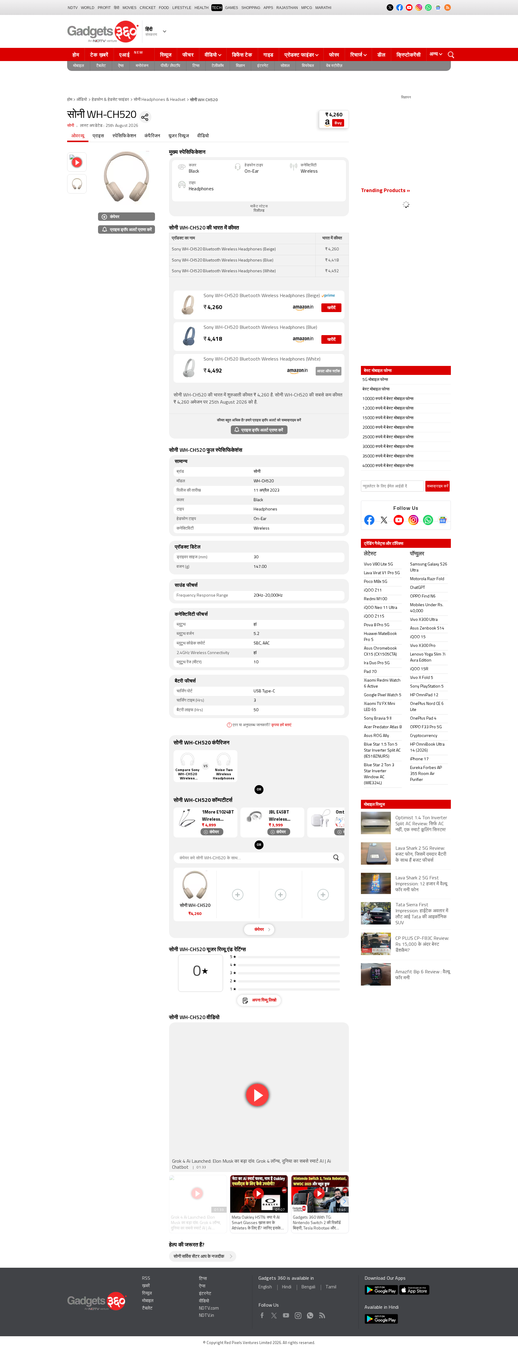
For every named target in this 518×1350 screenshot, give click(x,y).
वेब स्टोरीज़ (334, 66)
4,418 (213, 339)
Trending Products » (385, 191)
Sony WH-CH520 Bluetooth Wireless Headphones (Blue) (260, 327)
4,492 (213, 371)
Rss (321, 1314)
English (265, 1287)
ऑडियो (81, 100)
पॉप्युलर (417, 554)
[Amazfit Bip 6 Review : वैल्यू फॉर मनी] (406, 984)
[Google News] (443, 520)
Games (231, 8)
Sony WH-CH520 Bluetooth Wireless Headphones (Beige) (262, 296)
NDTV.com (209, 1308)
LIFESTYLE (181, 8)
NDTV (73, 8)
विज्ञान (240, 66)
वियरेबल (308, 66)
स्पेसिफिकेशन (124, 136)
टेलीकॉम (218, 66)
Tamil (331, 1287)
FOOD (164, 8)
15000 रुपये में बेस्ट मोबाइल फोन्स (387, 418)
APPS (268, 8)
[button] (339, 821)
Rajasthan (287, 8)
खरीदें (331, 308)
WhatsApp (310, 1314)
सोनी (70, 126)
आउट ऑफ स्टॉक (328, 371)
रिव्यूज (166, 55)
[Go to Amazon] (189, 305)
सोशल (285, 66)
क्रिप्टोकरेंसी (409, 55)
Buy (338, 123)
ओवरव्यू (77, 136)
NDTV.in (206, 1315)
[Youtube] (399, 520)
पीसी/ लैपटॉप (170, 66)
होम (76, 55)
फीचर (188, 55)
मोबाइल (78, 66)
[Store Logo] (327, 123)
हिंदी (116, 8)
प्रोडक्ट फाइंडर (299, 55)
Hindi (286, 1287)
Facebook (262, 1314)
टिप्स (195, 66)
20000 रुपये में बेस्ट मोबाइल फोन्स (387, 427)
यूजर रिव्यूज (178, 136)
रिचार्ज (356, 55)
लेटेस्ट (370, 554)
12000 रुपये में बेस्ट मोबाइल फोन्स (387, 408)
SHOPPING (250, 8)
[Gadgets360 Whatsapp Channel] (428, 520)
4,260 (213, 308)
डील (381, 55)
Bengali (308, 1287)
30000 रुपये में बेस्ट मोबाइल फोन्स (387, 447)
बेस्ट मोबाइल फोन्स (375, 389)
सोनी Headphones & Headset (159, 100)
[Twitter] (384, 520)
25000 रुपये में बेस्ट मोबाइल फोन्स (387, 437)
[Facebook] (369, 520)
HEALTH (202, 8)
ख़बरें (146, 1286)
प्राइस (98, 136)
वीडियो (211, 55)
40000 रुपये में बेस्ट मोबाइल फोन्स (387, 466)
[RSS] (447, 7)
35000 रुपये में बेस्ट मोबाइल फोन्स (387, 456)
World (87, 8)
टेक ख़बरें (99, 55)
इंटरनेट (262, 66)
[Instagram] (413, 520)
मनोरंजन (142, 66)
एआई (131, 54)
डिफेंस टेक (242, 55)
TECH (217, 8)
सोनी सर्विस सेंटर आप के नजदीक (199, 1257)
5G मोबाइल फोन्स (375, 380)
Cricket (148, 8)
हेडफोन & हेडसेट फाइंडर (110, 100)
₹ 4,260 (334, 115)
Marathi (323, 8)
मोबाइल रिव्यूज (374, 804)
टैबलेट (101, 66)
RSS (146, 1278)
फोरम (334, 55)
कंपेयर (114, 216)
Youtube (286, 1314)
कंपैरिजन (152, 136)
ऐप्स (121, 66)
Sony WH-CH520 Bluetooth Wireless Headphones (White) (262, 359)
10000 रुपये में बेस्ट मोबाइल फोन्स (387, 399)
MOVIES (129, 8)
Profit (104, 8)
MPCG (306, 8)
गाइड (268, 55)
